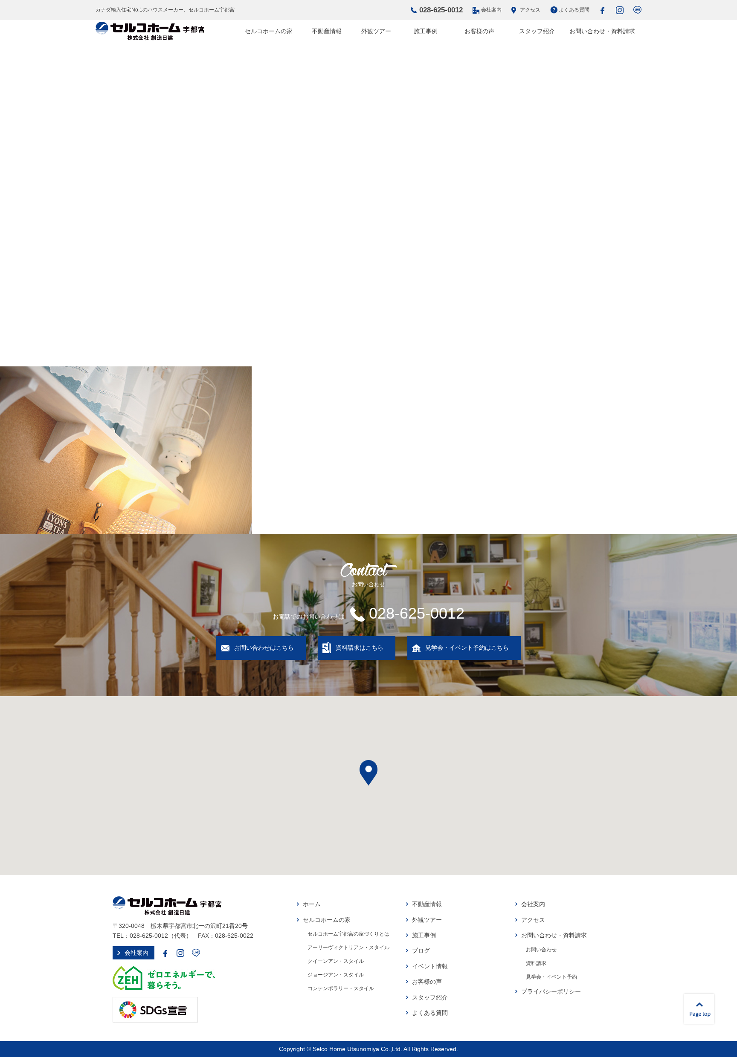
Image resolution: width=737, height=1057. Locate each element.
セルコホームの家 (269, 31)
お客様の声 (479, 31)
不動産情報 (327, 31)
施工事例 (426, 31)
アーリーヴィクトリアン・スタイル (348, 947)
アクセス (530, 10)
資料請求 (536, 963)
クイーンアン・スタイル (336, 961)
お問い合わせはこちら (264, 647)
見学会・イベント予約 (551, 977)
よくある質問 (574, 10)
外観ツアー (376, 31)
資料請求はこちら (359, 647)
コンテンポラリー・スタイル (341, 988)
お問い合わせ (541, 950)
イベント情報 (430, 966)
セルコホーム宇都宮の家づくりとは (348, 934)
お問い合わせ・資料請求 (602, 31)
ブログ (421, 950)
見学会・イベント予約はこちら (467, 647)
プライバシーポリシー (551, 991)
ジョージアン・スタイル (336, 975)
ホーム (312, 904)
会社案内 (491, 10)
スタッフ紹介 (537, 31)
